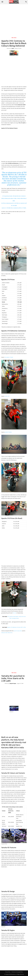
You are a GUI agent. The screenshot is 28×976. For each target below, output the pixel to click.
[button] (26, 2)
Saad (13, 48)
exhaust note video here (6, 632)
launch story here (18, 630)
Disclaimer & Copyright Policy (17, 972)
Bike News (14, 37)
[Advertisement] (14, 18)
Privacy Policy (7, 972)
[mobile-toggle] (2, 2)
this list (14, 613)
